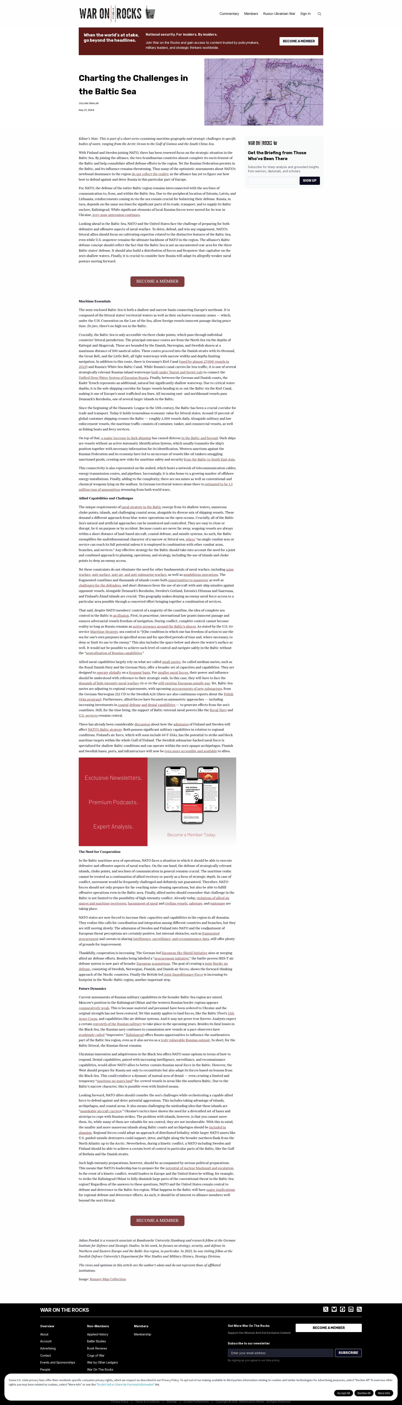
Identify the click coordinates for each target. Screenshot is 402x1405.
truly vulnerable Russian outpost (185, 1040)
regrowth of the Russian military (117, 1024)
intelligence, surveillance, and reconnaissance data (171, 939)
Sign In (305, 14)
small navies (171, 662)
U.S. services (88, 715)
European (144, 964)
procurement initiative (172, 958)
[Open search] (319, 14)
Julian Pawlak (89, 103)
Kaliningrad (135, 1035)
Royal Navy (218, 710)
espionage (217, 903)
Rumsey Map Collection (108, 1279)
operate (102, 673)
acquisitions (161, 964)
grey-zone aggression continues (116, 215)
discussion (142, 724)
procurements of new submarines (197, 689)
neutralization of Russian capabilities (114, 653)
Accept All (343, 1393)
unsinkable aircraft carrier (100, 1111)
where (190, 539)
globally (115, 673)
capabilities (166, 705)
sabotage (195, 903)
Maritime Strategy (104, 632)
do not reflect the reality (150, 174)
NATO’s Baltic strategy (105, 730)
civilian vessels (176, 903)
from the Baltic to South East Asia (209, 459)
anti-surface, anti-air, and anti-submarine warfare (129, 575)
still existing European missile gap (184, 683)
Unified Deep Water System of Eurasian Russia (113, 378)
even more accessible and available (191, 751)
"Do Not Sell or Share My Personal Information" (126, 1384)
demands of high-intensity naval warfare (109, 683)
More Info (384, 1393)
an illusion (121, 616)
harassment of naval (143, 903)
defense (135, 705)
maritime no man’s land (114, 1081)
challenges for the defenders (100, 585)
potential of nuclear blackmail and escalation (199, 1168)
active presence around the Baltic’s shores (164, 626)
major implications (220, 1190)
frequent (135, 673)
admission (181, 724)
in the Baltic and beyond (200, 438)
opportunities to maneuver (188, 580)
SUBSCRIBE (348, 1353)
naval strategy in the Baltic (141, 507)
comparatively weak (94, 1008)
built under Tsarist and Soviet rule (177, 372)
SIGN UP (310, 181)
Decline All (364, 1393)
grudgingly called (91, 1035)
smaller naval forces (173, 673)
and (144, 705)
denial (152, 705)
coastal (123, 705)
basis (146, 673)
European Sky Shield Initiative (184, 953)
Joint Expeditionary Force (183, 974)
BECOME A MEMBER (299, 41)
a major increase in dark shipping (126, 438)
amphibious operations (200, 575)
